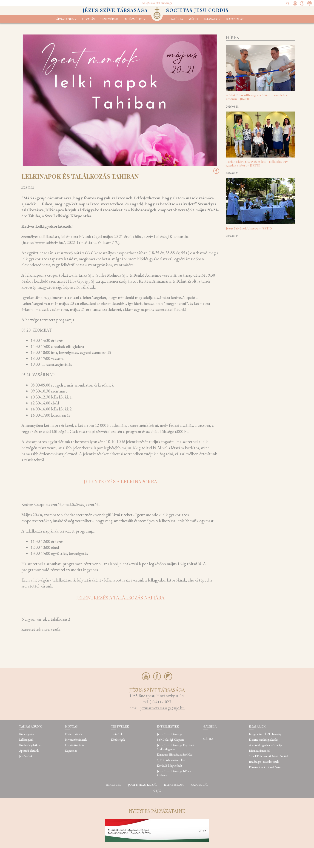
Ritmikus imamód (259, 751)
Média (193, 19)
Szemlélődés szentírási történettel (268, 756)
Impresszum (174, 785)
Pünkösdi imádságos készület (266, 767)
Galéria (176, 19)
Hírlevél (113, 785)
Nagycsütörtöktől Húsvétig (265, 734)
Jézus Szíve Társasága (169, 734)
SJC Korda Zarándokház (172, 760)
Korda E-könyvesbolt (169, 766)
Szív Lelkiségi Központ (170, 740)
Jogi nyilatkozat (142, 785)
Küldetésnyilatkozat (31, 745)
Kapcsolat (235, 19)
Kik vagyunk (26, 734)
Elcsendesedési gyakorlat (263, 740)
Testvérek (117, 734)
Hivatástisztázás (74, 745)
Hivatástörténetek (76, 740)
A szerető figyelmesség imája (265, 745)
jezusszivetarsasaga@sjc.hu (162, 708)
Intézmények (135, 19)
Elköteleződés (73, 734)
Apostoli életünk (29, 751)
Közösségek (118, 740)
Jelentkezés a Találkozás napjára (120, 597)
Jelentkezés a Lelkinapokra (120, 481)
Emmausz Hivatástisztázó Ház (174, 754)
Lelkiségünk (26, 740)
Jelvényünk (25, 756)
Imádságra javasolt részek (264, 762)
